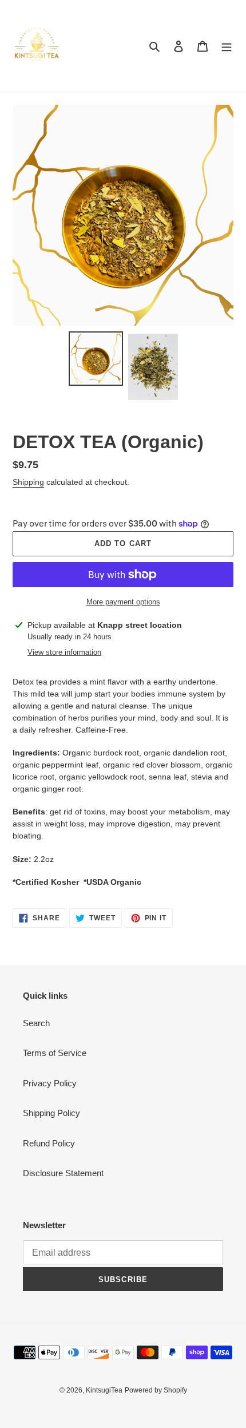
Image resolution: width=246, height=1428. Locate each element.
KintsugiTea (104, 1390)
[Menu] (227, 46)
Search (36, 1023)
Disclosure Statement (63, 1173)
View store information (64, 652)
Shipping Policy (51, 1113)
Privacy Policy (50, 1083)
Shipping (28, 481)
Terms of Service (54, 1053)
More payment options (123, 602)
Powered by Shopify (156, 1390)
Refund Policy (49, 1143)
